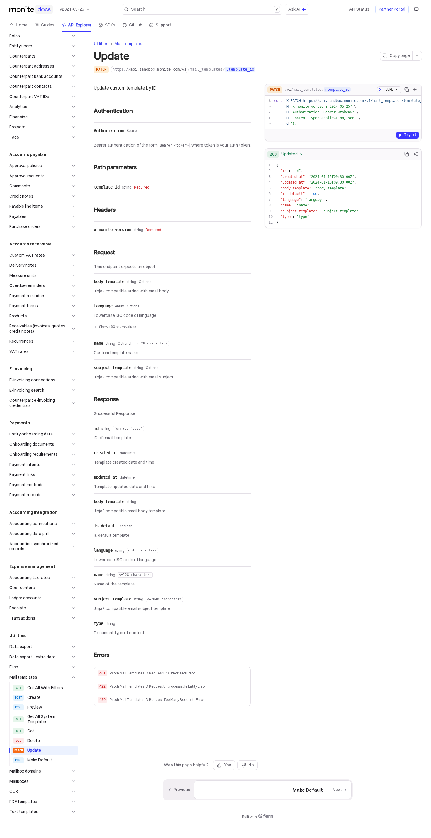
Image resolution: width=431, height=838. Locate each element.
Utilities (101, 43)
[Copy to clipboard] (407, 89)
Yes (227, 765)
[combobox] (287, 154)
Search (204, 9)
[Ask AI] (415, 89)
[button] (172, 673)
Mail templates (129, 43)
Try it (410, 135)
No (251, 765)
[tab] (18, 25)
